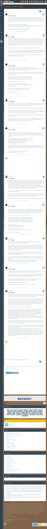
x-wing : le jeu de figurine (10, 444)
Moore (13, 497)
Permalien (24, 31)
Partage (35, 524)
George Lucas (41, 503)
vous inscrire (37, 366)
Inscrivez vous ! (15, 372)
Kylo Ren (33, 509)
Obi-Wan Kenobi (34, 412)
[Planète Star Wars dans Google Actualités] (38, 1)
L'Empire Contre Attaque (13, 507)
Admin (21, 31)
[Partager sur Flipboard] (27, 399)
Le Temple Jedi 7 (9, 456)
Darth (34, 486)
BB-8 (42, 509)
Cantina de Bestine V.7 (10, 466)
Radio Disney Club (15, 516)
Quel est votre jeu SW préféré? (11, 446)
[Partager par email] (31, 399)
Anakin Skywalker (10, 509)
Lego (27, 510)
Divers (12, 409)
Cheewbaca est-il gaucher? (10, 443)
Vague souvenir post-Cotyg (12, 359)
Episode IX (36, 409)
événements (12, 511)
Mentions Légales (10, 518)
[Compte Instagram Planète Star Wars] (29, 1)
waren (9, 14)
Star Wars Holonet (8, 516)
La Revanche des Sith (27, 506)
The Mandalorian (33, 414)
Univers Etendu (40, 414)
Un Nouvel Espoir (40, 506)
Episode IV (31, 409)
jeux (24, 510)
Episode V (40, 409)
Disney (6, 505)
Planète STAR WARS (9, 1)
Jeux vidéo (9, 412)
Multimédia (28, 412)
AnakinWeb (20, 503)
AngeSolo (22, 359)
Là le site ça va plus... (9, 438)
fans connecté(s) (12, 425)
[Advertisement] (26, 165)
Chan (26, 497)
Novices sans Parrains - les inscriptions (12, 469)
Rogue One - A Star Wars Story (33, 511)
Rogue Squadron (25, 413)
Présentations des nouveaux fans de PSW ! (13, 433)
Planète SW (40, 412)
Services (37, 413)
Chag (19, 486)
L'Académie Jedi (9, 458)
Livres (14, 412)
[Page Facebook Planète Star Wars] (27, 1)
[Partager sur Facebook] (19, 399)
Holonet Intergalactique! (10, 459)
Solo (41, 413)
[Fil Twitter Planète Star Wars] (32, 1)
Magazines (22, 412)
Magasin (17, 412)
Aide (39, 524)
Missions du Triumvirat (10, 461)
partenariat (7, 514)
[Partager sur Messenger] (21, 399)
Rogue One (18, 413)
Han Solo (20, 509)
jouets (22, 510)
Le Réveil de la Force (36, 505)
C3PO (36, 509)
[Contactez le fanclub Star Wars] (40, 1)
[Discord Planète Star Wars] (36, 1)
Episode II (20, 409)
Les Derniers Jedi (29, 513)
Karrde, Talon (8, 490)
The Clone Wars (26, 414)
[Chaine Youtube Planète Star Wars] (34, 1)
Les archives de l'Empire (10, 470)
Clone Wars (38, 510)
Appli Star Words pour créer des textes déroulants (14, 435)
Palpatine (30, 497)
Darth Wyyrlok (8, 486)
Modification (18, 31)
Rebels (14, 413)
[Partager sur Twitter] (23, 399)
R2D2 (39, 509)
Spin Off (7, 414)
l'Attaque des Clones (14, 506)
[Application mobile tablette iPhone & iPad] (23, 1)
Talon (33, 490)
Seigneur (14, 486)
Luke (15, 509)
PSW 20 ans (9, 413)
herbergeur (8, 441)
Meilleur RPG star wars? (10, 447)
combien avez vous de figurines (11, 439)
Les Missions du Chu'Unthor (11, 462)
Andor (8, 409)
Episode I (16, 409)
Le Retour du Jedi (26, 507)
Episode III (26, 409)
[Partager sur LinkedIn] (29, 399)
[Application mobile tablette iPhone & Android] (21, 1)
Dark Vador (29, 509)
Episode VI (34, 506)
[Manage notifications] (45, 521)
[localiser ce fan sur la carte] (14, 15)
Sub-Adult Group (9, 487)
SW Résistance (19, 414)
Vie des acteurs (25, 415)
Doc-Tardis (10, 35)
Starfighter (13, 414)
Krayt (36, 486)
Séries (33, 413)
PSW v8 (5, 518)
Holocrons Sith (8, 467)
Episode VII (30, 505)
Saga (30, 413)
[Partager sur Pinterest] (25, 399)
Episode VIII (23, 513)
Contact (22, 518)
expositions (6, 511)
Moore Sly (8, 497)
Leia (17, 509)
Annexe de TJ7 (8, 464)
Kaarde (26, 359)
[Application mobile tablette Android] (25, 1)
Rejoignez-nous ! (27, 518)
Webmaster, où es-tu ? (10, 436)
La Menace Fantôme (23, 505)
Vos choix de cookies (17, 518)
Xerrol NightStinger (9, 494)
